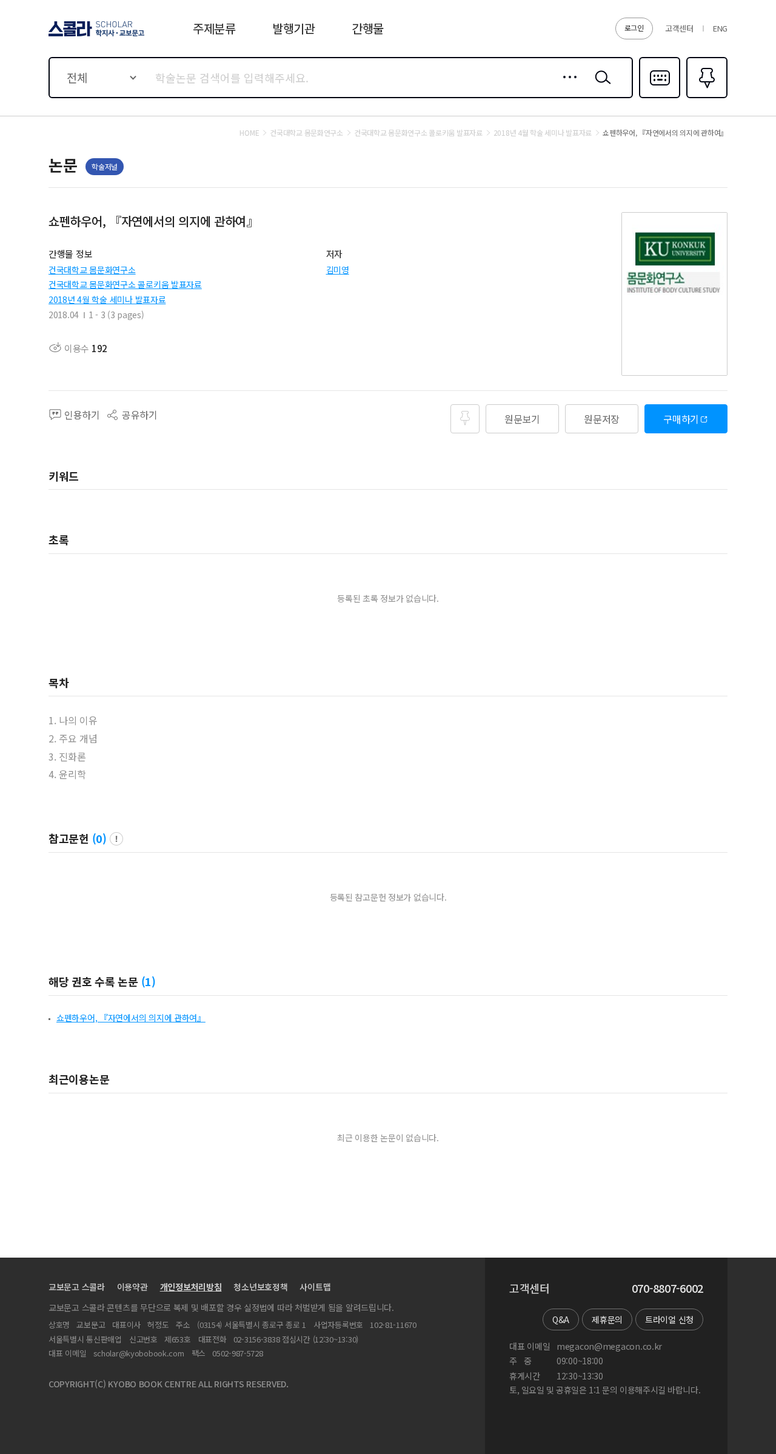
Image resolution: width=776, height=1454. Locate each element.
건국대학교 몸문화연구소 (92, 270)
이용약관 (132, 1287)
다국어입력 (659, 97)
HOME (249, 132)
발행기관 (293, 28)
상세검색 (566, 86)
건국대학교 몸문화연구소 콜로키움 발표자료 (125, 284)
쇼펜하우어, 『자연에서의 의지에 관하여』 (131, 1018)
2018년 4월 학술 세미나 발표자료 (107, 299)
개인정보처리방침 (191, 1287)
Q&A (560, 1319)
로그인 (634, 27)
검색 (600, 86)
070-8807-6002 (667, 1288)
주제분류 (214, 28)
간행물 (368, 28)
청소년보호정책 (260, 1287)
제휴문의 (607, 1319)
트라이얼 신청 (669, 1319)
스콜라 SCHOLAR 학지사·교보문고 (95, 35)
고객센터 (679, 28)
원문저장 (602, 419)
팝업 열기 (116, 838)
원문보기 (522, 419)
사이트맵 (314, 1287)
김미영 (337, 270)
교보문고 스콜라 (76, 1287)
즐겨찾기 (705, 97)
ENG (720, 28)
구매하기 (681, 419)
